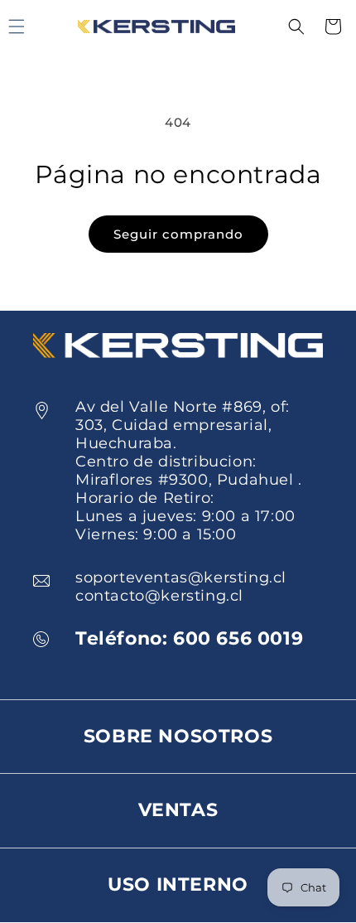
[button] (296, 26)
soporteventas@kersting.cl (180, 577)
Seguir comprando (178, 234)
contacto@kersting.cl (159, 596)
